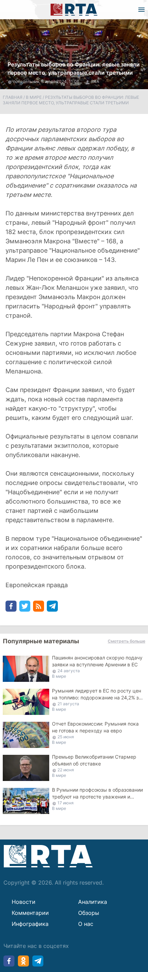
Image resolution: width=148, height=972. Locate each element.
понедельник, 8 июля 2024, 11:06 (46, 81)
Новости (23, 901)
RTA (95, 81)
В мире (34, 97)
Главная (12, 97)
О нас (85, 923)
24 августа (68, 670)
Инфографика (30, 923)
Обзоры (88, 912)
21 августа (68, 703)
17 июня (65, 802)
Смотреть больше (126, 641)
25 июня (65, 736)
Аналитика (92, 901)
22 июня (65, 769)
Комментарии (30, 912)
